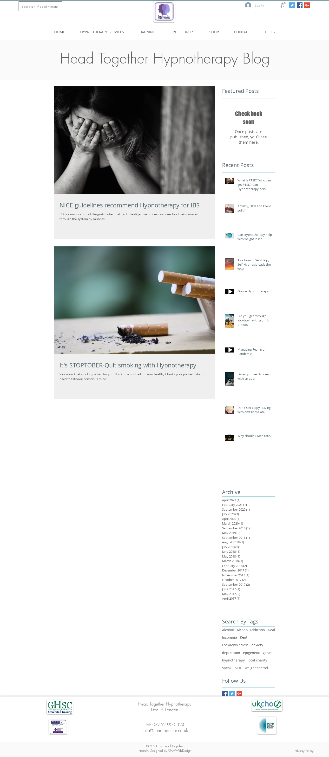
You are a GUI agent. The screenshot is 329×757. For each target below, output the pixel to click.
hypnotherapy (233, 660)
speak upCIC (232, 668)
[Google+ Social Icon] (307, 5)
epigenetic (251, 652)
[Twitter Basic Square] (232, 693)
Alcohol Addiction (251, 630)
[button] (283, 5)
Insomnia (229, 637)
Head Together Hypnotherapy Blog (165, 58)
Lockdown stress (235, 645)
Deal (271, 630)
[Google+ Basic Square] (239, 693)
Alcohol (228, 630)
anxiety (257, 645)
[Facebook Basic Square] (225, 693)
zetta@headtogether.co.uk (164, 730)
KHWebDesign (181, 750)
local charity (257, 660)
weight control (256, 668)
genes (267, 652)
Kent (243, 637)
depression (231, 652)
